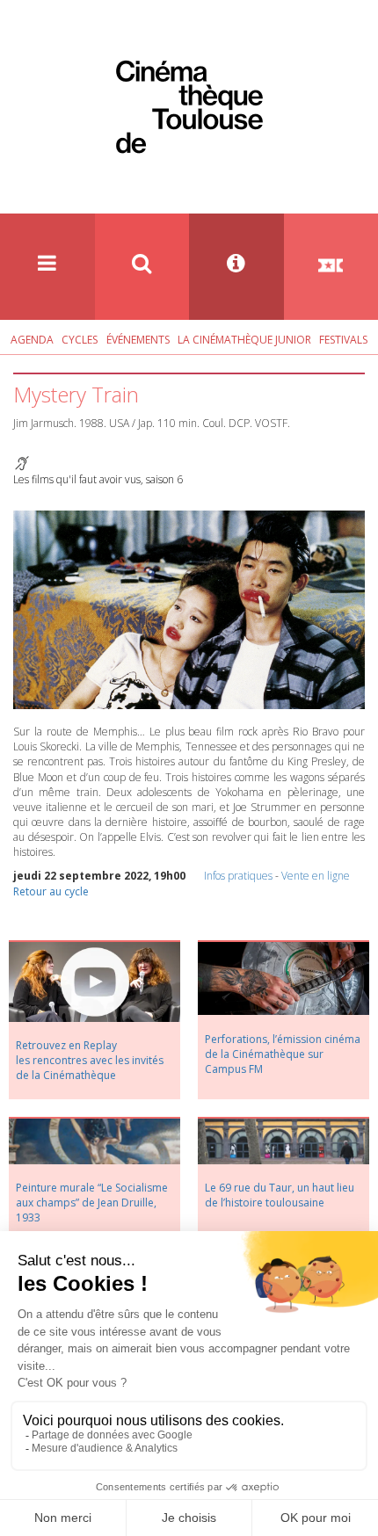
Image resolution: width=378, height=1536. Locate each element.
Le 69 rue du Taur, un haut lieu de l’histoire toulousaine (279, 1195)
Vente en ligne (315, 875)
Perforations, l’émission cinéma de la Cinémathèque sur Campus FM (282, 1054)
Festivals (343, 339)
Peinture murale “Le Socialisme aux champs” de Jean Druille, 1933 (92, 1202)
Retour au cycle (51, 891)
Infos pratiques (238, 875)
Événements (138, 339)
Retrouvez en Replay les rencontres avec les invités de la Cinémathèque (90, 1060)
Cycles (80, 339)
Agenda (32, 339)
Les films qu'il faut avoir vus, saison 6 (98, 479)
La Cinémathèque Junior (244, 339)
